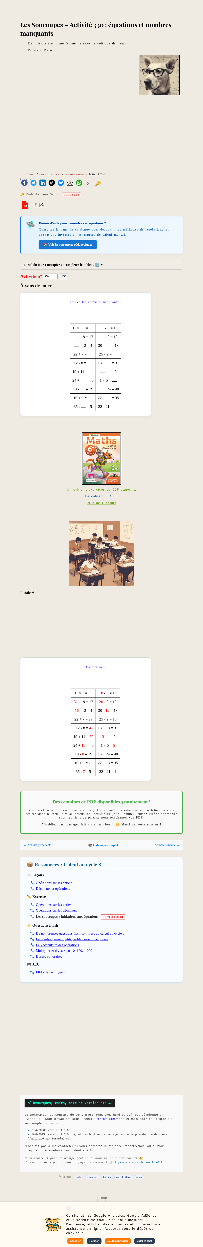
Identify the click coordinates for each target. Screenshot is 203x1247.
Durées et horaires (49, 956)
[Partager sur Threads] (52, 183)
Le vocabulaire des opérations (57, 945)
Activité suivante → (167, 845)
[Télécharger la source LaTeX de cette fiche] (39, 205)
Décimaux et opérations (53, 889)
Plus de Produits (101, 503)
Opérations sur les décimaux (56, 910)
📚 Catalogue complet (103, 845)
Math (40, 174)
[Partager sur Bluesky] (61, 183)
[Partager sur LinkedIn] (42, 183)
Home (29, 174)
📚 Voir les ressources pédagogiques (68, 244)
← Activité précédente (37, 845)
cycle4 (79, 1176)
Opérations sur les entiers (54, 883)
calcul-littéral (123, 1176)
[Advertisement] (101, 136)
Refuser (94, 1240)
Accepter (75, 1240)
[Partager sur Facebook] (24, 183)
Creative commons (109, 1119)
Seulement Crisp (117, 1240)
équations (92, 1176)
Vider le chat (144, 1240)
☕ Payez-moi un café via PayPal (135, 1162)
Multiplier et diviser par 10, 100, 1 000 (64, 951)
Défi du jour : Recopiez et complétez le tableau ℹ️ (62, 265)
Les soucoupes (74, 174)
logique (107, 1176)
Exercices (54, 174)
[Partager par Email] (70, 183)
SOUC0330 (71, 195)
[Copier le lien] (88, 183)
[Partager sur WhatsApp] (79, 183)
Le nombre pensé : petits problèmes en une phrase (72, 939)
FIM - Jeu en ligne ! (50, 972)
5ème (139, 1176)
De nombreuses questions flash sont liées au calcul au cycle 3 (80, 933)
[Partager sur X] (33, 183)
